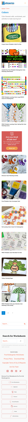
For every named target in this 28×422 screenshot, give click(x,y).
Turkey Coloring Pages (7, 278)
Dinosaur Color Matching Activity (10, 175)
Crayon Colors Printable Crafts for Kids (11, 44)
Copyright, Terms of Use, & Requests (14, 363)
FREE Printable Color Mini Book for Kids (12, 252)
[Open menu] (25, 3)
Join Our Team (14, 367)
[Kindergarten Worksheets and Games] (8, 3)
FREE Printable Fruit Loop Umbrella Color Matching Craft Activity (12, 304)
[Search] (21, 341)
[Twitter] (20, 371)
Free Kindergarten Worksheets (14, 355)
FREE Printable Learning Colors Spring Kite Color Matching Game (14, 124)
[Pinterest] (16, 371)
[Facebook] (12, 371)
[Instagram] (7, 371)
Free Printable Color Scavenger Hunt (11, 201)
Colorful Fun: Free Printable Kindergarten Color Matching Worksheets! (13, 70)
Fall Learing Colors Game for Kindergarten (12, 227)
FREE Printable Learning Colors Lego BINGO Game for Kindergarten (13, 97)
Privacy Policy (8, 359)
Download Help (19, 359)
